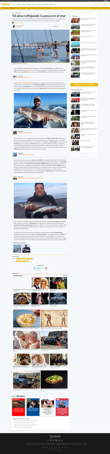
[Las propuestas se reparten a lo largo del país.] (17, 248)
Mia (75, 443)
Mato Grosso (23, 8)
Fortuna (48, 443)
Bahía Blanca (30, 258)
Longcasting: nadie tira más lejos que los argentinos (23, 427)
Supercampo (64, 443)
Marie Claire (43, 443)
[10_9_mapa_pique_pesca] (26, 248)
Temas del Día (5, 8)
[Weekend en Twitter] (53, 440)
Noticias (37, 443)
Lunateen (80, 443)
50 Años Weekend (25, 261)
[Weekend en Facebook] (50, 440)
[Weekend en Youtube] (56, 440)
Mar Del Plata (19, 258)
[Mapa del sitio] (62, 440)
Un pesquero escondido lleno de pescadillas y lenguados (24, 422)
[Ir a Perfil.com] (105, 0)
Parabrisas (58, 443)
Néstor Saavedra (20, 25)
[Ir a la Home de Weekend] (55, 436)
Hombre (53, 443)
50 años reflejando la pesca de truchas (25, 154)
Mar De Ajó (24, 258)
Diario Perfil (28, 443)
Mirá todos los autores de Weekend (84, 84)
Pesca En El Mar (18, 261)
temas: (13, 261)
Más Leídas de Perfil (77, 89)
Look (69, 443)
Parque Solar (34, 8)
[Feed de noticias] (59, 440)
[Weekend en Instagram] (48, 440)
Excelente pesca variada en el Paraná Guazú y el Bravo (23, 425)
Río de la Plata (41, 8)
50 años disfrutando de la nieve (24, 77)
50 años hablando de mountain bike (25, 132)
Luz (72, 443)
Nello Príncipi (27, 70)
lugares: (13, 258)
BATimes (85, 443)
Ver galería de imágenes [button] (18, 22)
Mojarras (28, 8)
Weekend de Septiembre (14, 8)
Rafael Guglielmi (27, 83)
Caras (33, 443)
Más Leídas (74, 16)
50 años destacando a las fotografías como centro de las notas (30, 178)
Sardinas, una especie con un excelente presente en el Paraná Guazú (26, 420)
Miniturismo (48, 8)
